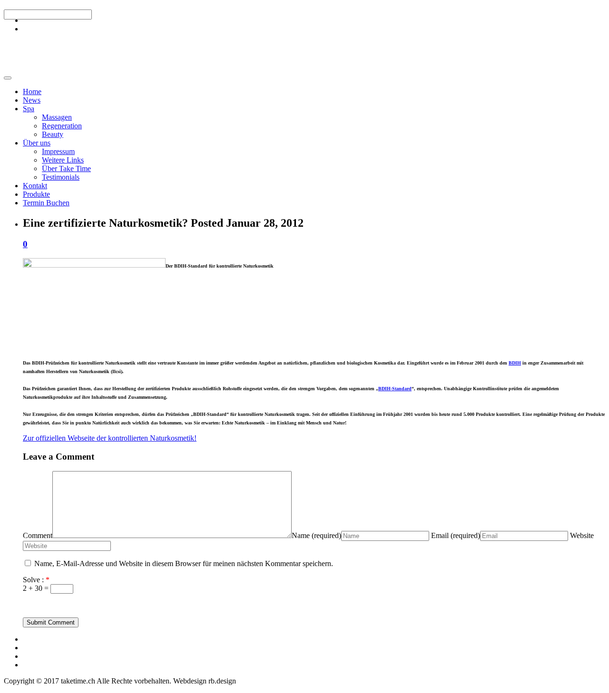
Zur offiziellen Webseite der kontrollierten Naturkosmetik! (109, 438)
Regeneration (62, 126)
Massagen (57, 117)
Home (32, 91)
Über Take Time (66, 168)
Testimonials (60, 177)
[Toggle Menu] (7, 78)
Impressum (58, 151)
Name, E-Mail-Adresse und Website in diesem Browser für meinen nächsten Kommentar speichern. (183, 563)
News (31, 100)
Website (582, 535)
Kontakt (35, 186)
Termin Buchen (46, 203)
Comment (37, 535)
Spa (28, 109)
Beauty (52, 134)
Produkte (36, 194)
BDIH (515, 363)
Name (316, 535)
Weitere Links (63, 160)
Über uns (36, 143)
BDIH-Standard (395, 388)
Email (455, 535)
